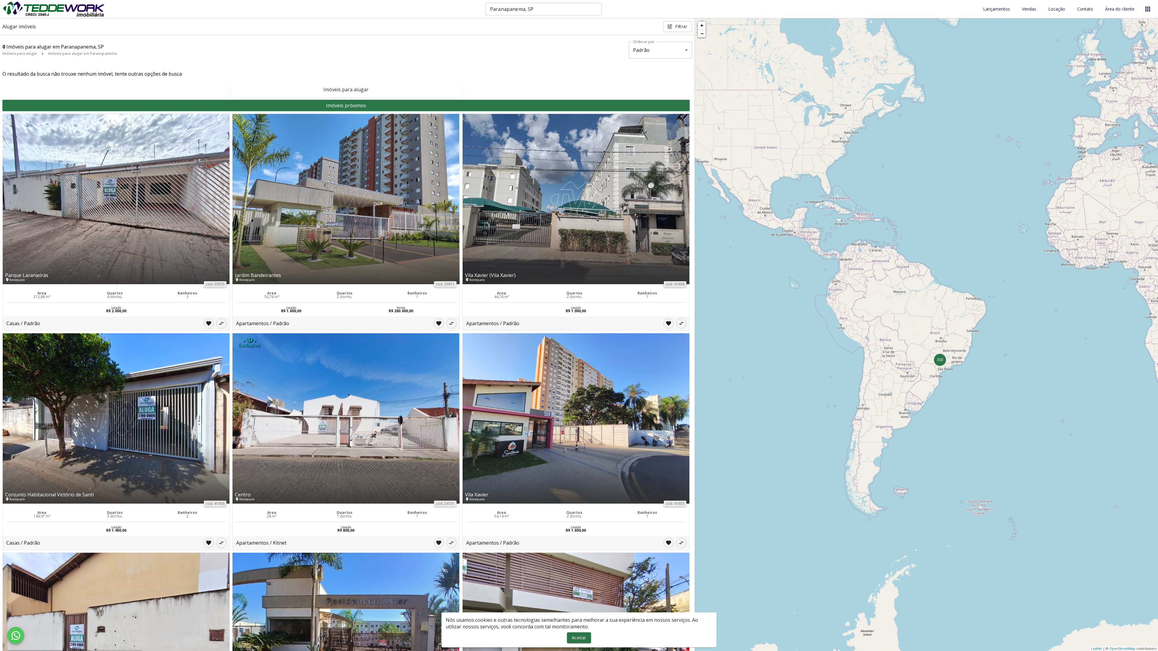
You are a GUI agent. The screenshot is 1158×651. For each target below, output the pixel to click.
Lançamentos (996, 9)
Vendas (1029, 9)
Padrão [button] (641, 50)
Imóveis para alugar (19, 53)
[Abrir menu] (1148, 9)
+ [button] (702, 25)
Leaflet (1096, 648)
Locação (1056, 9)
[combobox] (544, 9)
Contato (1085, 9)
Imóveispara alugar (346, 89)
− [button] (702, 33)
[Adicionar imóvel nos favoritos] (209, 323)
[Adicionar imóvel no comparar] (221, 323)
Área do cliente (1119, 9)
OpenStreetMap (1122, 648)
